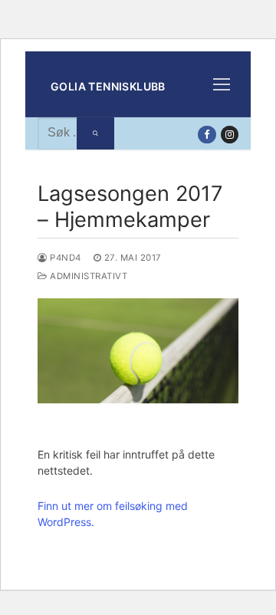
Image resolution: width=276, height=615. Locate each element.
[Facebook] (206, 134)
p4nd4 (64, 257)
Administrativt (87, 276)
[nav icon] (222, 84)
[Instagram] (229, 134)
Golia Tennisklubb (108, 86)
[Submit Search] (95, 133)
